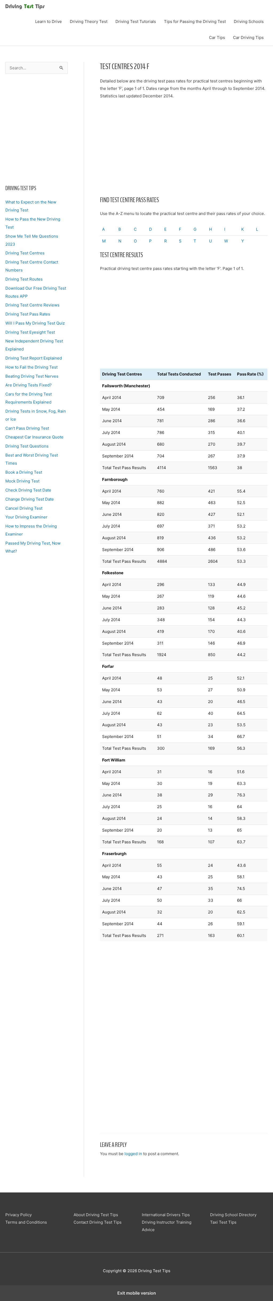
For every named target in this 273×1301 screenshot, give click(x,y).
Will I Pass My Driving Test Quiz (35, 323)
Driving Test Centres (25, 253)
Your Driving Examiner (26, 517)
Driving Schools (249, 21)
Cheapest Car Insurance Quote (34, 437)
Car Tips (217, 37)
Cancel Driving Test (23, 508)
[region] (36, 127)
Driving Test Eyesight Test (30, 332)
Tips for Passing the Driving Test (195, 21)
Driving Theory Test (88, 21)
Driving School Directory (233, 1214)
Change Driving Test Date (29, 499)
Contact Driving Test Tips (98, 1222)
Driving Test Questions (27, 446)
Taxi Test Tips (223, 1222)
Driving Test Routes (24, 279)
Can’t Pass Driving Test (27, 428)
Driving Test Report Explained (33, 358)
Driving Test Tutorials (135, 21)
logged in (133, 1153)
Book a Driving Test (23, 472)
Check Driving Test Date (28, 490)
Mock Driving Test (22, 481)
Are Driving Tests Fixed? (28, 385)
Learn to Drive (48, 21)
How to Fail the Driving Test (31, 367)
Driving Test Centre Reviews (32, 305)
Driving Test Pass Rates (27, 314)
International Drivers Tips (166, 1214)
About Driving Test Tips (96, 1214)
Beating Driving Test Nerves (31, 376)
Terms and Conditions (26, 1222)
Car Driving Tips (248, 37)
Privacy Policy (18, 1214)
